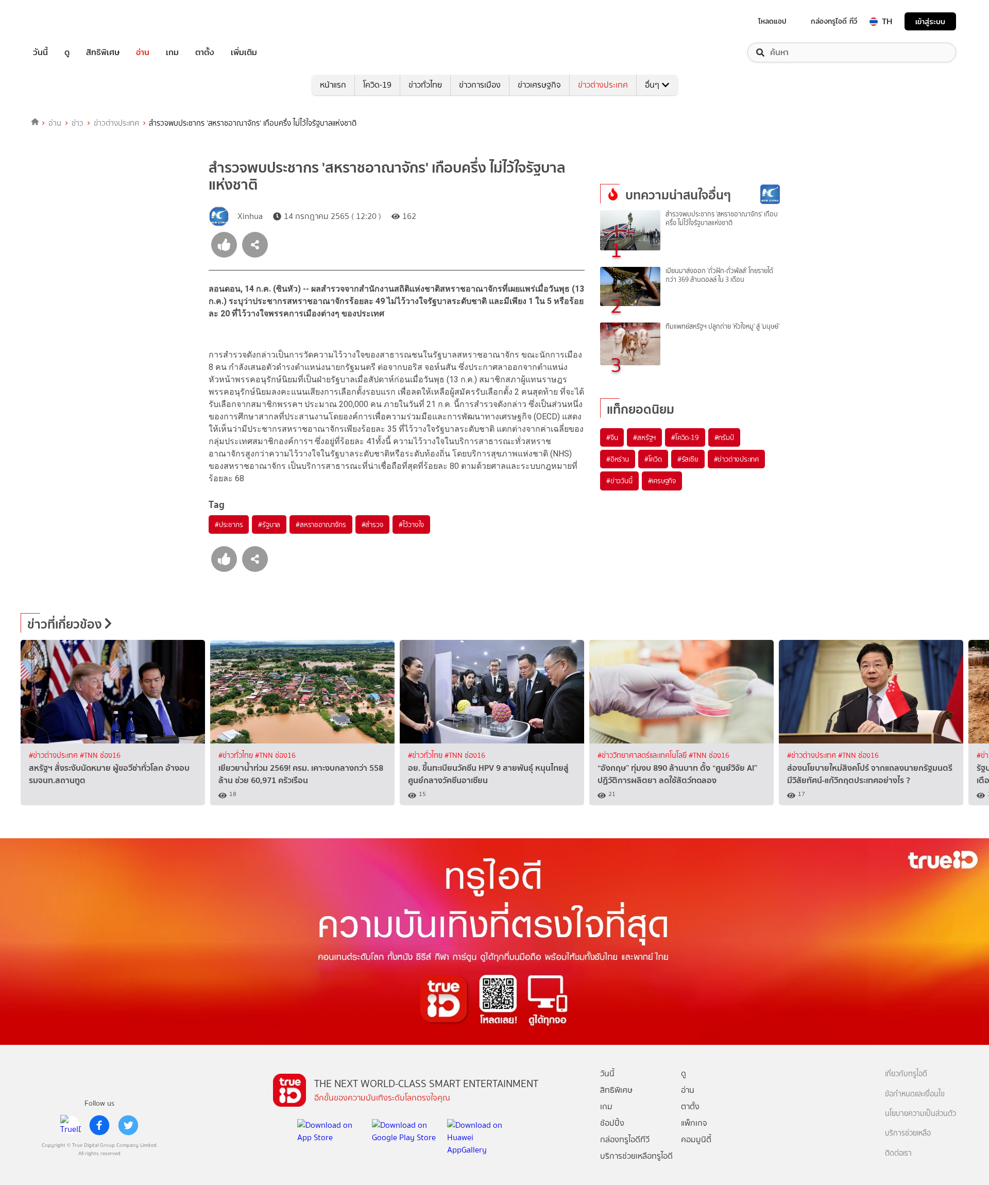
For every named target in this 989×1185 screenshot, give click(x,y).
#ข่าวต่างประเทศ (736, 459)
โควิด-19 (377, 85)
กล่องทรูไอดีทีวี (625, 1139)
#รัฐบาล (269, 524)
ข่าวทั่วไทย (425, 85)
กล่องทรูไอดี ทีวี (834, 21)
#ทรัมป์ (724, 437)
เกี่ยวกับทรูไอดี (906, 1074)
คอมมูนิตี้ (696, 1139)
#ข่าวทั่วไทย (236, 755)
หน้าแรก (333, 85)
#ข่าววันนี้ (619, 481)
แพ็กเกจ (694, 1123)
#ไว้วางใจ (411, 524)
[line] (70, 1125)
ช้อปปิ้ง (612, 1123)
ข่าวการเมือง (480, 85)
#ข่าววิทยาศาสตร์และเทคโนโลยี (643, 755)
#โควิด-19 (684, 437)
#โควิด (653, 459)
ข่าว (77, 123)
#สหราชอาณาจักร (321, 524)
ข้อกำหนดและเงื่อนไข (915, 1094)
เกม (172, 52)
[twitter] (128, 1125)
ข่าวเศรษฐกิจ (539, 85)
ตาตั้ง (204, 52)
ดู (67, 52)
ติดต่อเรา (898, 1153)
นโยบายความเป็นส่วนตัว (920, 1113)
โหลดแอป (772, 21)
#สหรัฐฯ (644, 437)
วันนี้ (40, 52)
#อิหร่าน (617, 459)
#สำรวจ (372, 524)
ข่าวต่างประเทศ (603, 85)
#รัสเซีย (687, 459)
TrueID (64, 21)
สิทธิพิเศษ (103, 52)
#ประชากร (229, 524)
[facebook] (99, 1125)
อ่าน (142, 52)
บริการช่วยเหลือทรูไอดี (636, 1156)
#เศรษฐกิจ (662, 481)
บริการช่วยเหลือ (908, 1133)
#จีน (612, 437)
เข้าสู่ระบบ (930, 21)
